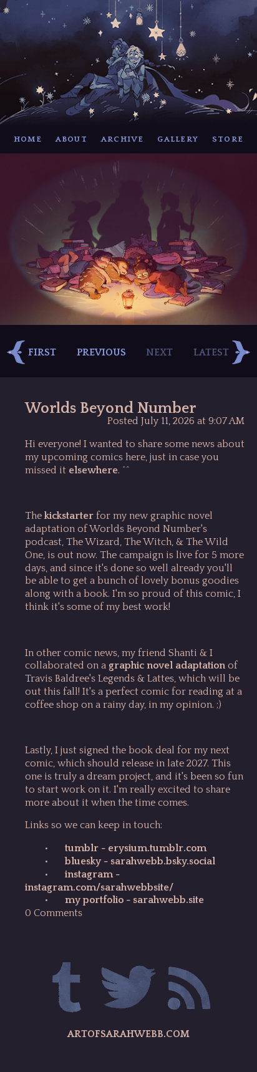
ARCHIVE (122, 139)
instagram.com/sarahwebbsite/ (99, 887)
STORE (227, 139)
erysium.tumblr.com (155, 848)
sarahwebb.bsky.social (161, 861)
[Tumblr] (67, 989)
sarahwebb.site (168, 899)
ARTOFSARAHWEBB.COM (128, 1034)
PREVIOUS (101, 352)
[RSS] (189, 989)
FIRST (42, 352)
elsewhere (93, 470)
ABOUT (71, 139)
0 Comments (53, 913)
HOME (28, 139)
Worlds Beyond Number (110, 408)
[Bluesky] (128, 989)
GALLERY (177, 139)
